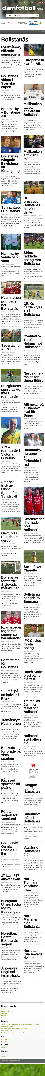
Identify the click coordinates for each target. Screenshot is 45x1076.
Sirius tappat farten (6, 1030)
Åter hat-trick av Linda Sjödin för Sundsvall (9, 489)
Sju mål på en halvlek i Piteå (10, 694)
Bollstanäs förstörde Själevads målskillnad (10, 582)
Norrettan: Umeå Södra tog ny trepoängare (11, 906)
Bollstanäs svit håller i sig (32, 739)
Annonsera (4, 1054)
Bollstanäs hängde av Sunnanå (32, 598)
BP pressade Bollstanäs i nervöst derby (33, 205)
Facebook (4, 1047)
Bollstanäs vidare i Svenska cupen (9, 81)
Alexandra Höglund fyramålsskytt (11, 972)
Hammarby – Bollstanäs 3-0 (11, 112)
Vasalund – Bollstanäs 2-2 (32, 851)
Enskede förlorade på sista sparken (10, 753)
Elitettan (3, 1015)
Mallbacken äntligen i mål (33, 155)
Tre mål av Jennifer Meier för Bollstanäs (32, 706)
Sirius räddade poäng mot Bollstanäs (32, 258)
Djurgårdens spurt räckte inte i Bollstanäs (11, 391)
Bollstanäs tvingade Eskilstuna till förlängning (10, 163)
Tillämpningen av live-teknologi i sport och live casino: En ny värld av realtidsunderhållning (20, 1025)
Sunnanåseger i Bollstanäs (12, 209)
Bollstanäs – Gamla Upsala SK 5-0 (11, 848)
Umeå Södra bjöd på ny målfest (33, 675)
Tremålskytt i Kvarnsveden (11, 722)
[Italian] (43, 2)
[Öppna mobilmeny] (43, 32)
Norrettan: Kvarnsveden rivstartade (34, 954)
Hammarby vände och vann (10, 257)
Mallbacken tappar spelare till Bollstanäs (33, 109)
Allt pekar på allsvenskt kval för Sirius (34, 410)
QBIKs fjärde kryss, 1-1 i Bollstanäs (33, 309)
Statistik (3, 1056)
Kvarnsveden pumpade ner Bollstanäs (11, 303)
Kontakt (21, 2)
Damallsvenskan (6, 1009)
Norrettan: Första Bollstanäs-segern (10, 938)
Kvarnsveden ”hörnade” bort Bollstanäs (34, 524)
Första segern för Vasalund (9, 815)
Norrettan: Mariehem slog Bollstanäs (32, 921)
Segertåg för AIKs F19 (11, 347)
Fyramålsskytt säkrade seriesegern (12, 50)
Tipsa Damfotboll (28, 2)
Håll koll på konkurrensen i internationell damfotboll (15, 1028)
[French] (38, 2)
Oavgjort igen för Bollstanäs (32, 788)
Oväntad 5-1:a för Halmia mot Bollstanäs (33, 341)
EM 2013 (3, 1018)
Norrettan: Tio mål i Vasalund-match (31, 884)
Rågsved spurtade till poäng (10, 784)
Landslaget (4, 1013)
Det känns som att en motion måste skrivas (13, 1033)
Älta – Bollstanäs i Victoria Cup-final (10, 452)
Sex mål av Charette (32, 568)
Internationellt (5, 1011)
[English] (36, 2)
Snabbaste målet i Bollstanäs (32, 817)
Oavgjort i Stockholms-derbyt (11, 536)
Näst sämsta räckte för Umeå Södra (33, 377)
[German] (40, 2)
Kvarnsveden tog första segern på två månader (11, 632)
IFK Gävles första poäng (32, 644)
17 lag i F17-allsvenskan (10, 877)
